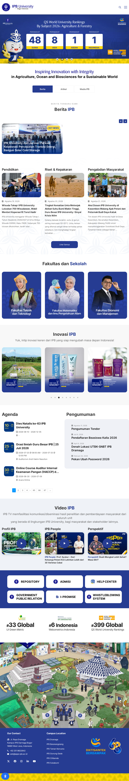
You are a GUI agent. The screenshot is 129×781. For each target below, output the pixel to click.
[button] (51, 397)
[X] (8, 761)
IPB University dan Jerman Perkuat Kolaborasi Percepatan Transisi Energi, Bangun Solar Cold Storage (30, 146)
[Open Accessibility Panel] (5, 776)
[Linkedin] (27, 761)
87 (45, 490)
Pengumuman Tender (85, 428)
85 (34, 490)
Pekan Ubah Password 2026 (90, 459)
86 (39, 490)
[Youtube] (34, 761)
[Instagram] (21, 761)
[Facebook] (15, 761)
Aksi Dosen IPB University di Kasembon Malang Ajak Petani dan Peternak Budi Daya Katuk (107, 208)
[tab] (43, 89)
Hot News (53, 128)
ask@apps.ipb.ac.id (18, 754)
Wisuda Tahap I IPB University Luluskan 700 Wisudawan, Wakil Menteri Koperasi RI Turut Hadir (19, 208)
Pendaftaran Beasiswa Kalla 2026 (94, 437)
